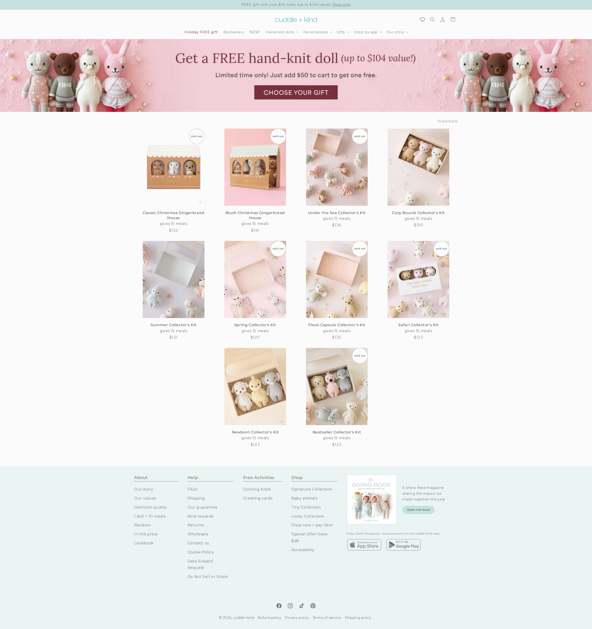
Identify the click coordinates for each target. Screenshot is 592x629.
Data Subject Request (200, 564)
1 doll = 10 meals (150, 516)
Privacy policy (297, 618)
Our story (143, 489)
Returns (196, 525)
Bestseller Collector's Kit (337, 432)
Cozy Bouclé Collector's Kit (418, 213)
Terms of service (327, 618)
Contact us (198, 543)
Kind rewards (200, 516)
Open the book (418, 509)
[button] (282, 32)
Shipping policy (358, 618)
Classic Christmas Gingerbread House (173, 215)
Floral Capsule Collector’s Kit (336, 325)
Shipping (196, 498)
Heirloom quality (150, 507)
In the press (145, 534)
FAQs (192, 489)
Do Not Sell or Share (208, 576)
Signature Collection (311, 489)
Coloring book (257, 489)
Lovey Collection (307, 516)
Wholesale (198, 534)
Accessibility (303, 550)
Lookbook (144, 543)
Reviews (142, 525)
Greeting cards (257, 498)
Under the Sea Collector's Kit (337, 213)
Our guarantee (203, 507)
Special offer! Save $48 (309, 537)
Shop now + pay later (312, 525)
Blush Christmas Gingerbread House (255, 215)
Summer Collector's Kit (174, 325)
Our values (145, 498)
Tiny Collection (306, 507)
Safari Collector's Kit (418, 325)
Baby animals (304, 498)
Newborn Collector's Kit (255, 432)
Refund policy (269, 618)
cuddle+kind (243, 618)
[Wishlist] (422, 19)
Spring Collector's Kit (255, 325)
